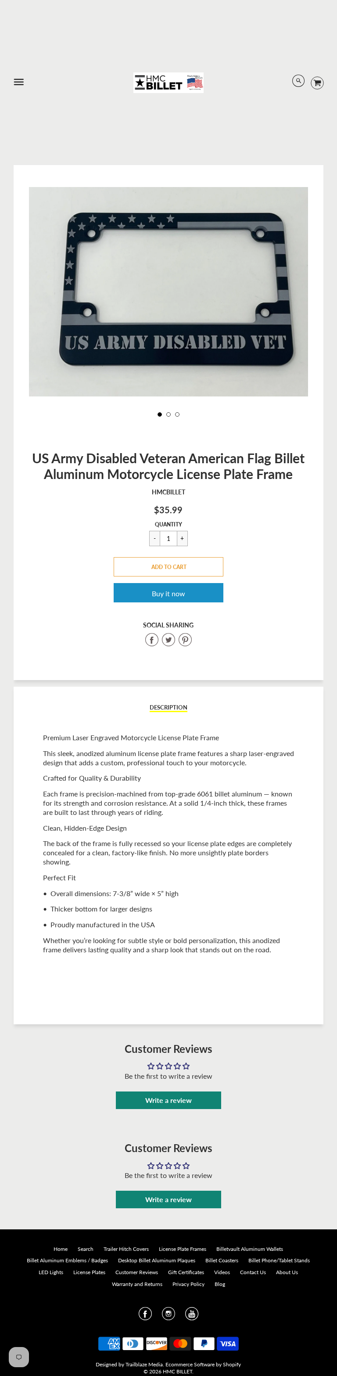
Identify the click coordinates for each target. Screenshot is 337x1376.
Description (168, 707)
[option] (168, 291)
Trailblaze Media (144, 1364)
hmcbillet (168, 492)
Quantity (168, 524)
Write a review (168, 1100)
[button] (168, 566)
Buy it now (168, 593)
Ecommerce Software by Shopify (203, 1364)
